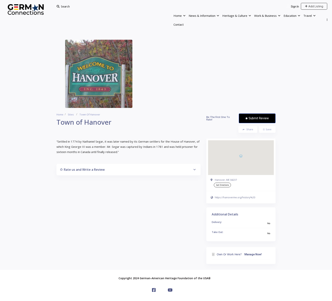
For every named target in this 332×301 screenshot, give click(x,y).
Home (177, 16)
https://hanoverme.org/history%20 (235, 197)
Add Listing (315, 6)
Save (268, 129)
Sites (71, 114)
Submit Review (259, 118)
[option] (98, 74)
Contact (178, 24)
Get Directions (222, 185)
